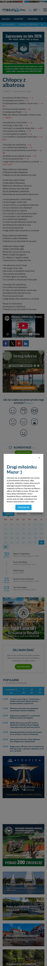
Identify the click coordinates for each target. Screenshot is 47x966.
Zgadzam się (23, 507)
